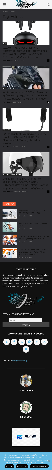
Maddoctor (26, 390)
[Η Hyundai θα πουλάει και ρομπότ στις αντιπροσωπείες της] (10, 214)
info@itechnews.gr (19, 360)
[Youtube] (26, 349)
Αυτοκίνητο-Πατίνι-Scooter (12, 174)
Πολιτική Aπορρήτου (39, 466)
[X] (44, 342)
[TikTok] (37, 342)
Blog (4, 43)
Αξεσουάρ (6, 130)
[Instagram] (21, 342)
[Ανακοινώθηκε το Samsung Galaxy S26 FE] (10, 227)
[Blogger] (6, 342)
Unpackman (7, 60)
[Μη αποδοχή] (49, 461)
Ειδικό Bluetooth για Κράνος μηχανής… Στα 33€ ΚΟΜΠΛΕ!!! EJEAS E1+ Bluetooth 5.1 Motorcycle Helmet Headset (25, 139)
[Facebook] (14, 342)
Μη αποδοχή (22, 466)
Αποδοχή (9, 466)
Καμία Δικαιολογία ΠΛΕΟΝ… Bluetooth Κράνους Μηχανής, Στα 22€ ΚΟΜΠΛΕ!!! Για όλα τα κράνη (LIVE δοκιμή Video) (25, 95)
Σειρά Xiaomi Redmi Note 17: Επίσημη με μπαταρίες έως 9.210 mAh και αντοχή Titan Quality (34, 251)
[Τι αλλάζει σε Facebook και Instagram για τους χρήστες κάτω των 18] (10, 240)
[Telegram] (29, 342)
